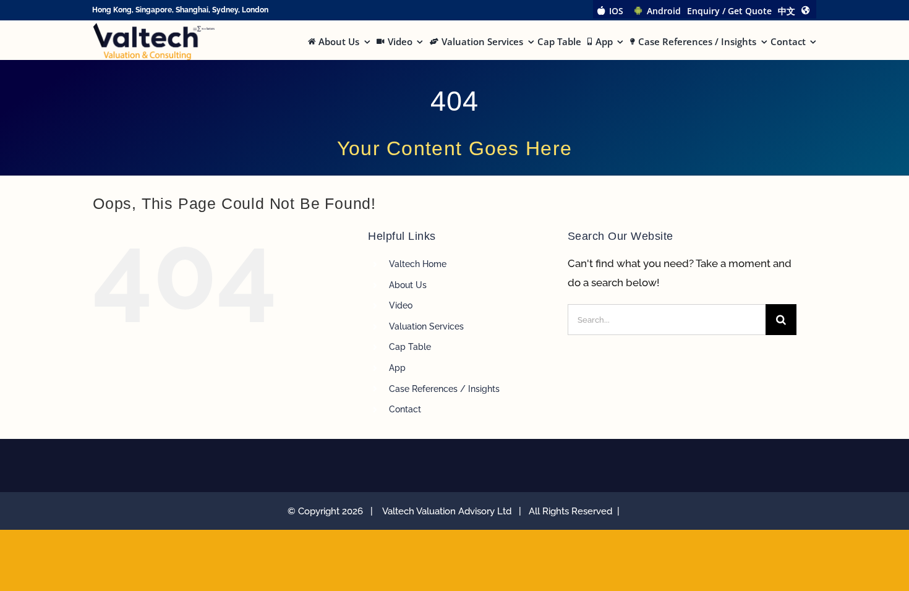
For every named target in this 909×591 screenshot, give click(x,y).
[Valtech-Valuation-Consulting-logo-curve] (154, 28)
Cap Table (410, 347)
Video (400, 305)
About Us (408, 285)
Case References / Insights (444, 389)
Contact (405, 409)
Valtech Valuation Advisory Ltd (449, 511)
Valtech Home (417, 264)
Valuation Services (426, 326)
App (397, 368)
